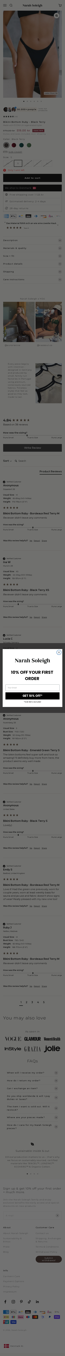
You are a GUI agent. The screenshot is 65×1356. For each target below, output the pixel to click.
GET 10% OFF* (32, 696)
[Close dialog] (59, 652)
